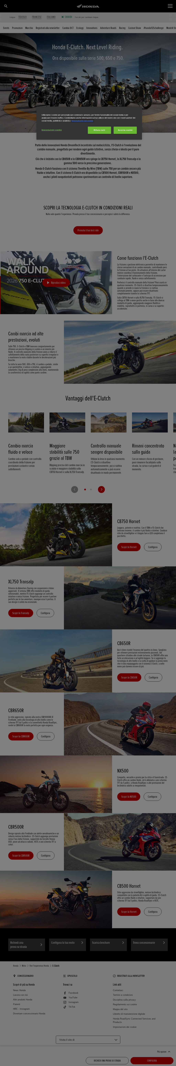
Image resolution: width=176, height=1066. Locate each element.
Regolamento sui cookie (82, 121)
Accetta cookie (125, 130)
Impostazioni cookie (52, 130)
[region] (89, 123)
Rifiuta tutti (99, 130)
